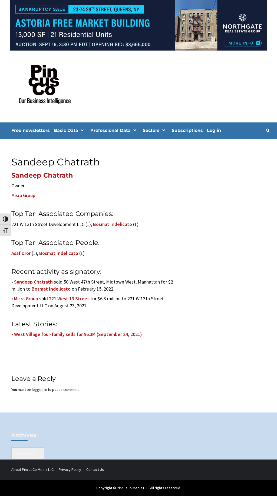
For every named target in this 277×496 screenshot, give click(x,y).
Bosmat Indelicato (112, 224)
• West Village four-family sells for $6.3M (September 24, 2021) (76, 334)
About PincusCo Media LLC (32, 469)
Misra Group (23, 195)
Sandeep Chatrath (42, 175)
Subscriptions (187, 130)
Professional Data (110, 130)
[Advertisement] (232, 183)
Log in (214, 130)
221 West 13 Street (69, 298)
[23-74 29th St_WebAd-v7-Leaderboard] (138, 24)
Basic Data (66, 130)
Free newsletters (30, 130)
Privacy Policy (70, 469)
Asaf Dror (21, 253)
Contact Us (95, 469)
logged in (39, 389)
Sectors (151, 130)
